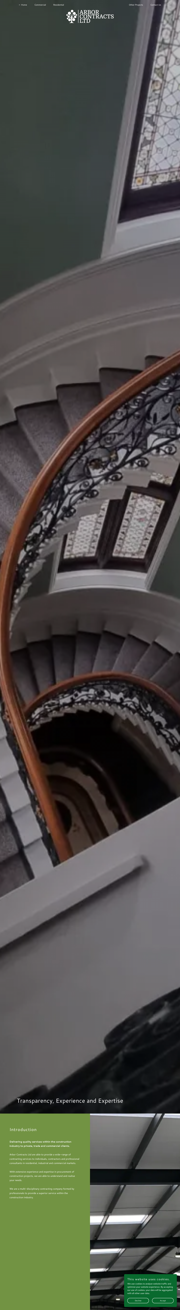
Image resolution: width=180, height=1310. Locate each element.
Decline (138, 1300)
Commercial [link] (40, 4)
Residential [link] (58, 4)
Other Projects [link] (136, 4)
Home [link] (24, 4)
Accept (163, 1300)
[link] (90, 4)
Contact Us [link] (155, 4)
